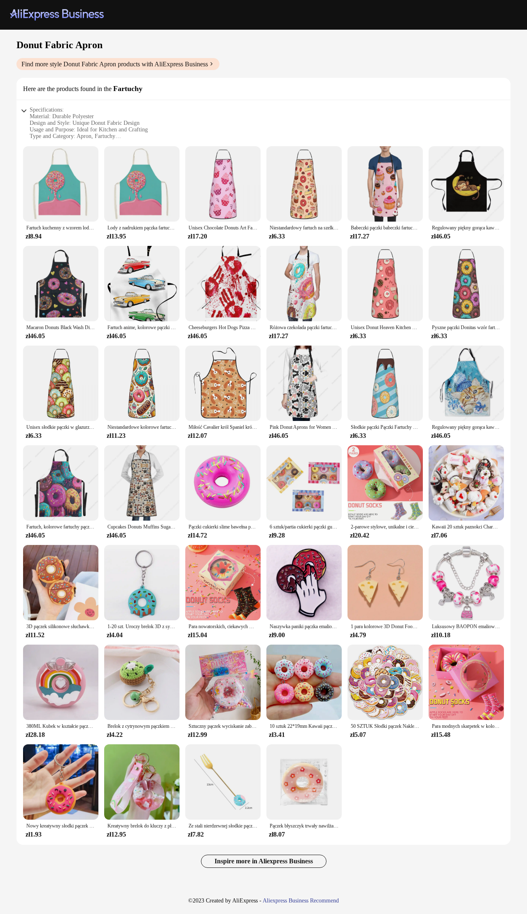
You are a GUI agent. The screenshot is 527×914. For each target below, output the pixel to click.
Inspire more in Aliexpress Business (264, 861)
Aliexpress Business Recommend (301, 901)
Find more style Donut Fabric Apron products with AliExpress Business (114, 64)
